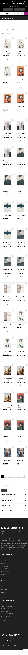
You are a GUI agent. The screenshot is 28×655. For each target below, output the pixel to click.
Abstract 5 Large (7, 296)
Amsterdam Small (7, 405)
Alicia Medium (7, 351)
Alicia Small (21, 351)
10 (2, 479)
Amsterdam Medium (21, 378)
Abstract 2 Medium (7, 188)
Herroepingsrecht (5, 566)
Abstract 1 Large (7, 133)
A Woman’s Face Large (7, 51)
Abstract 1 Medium (20, 133)
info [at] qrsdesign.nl (7, 620)
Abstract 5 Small (7, 324)
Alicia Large (21, 324)
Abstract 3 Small (7, 242)
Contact (3, 594)
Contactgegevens (5, 574)
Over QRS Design (5, 584)
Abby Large (21, 79)
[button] (7, 58)
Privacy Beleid (4, 589)
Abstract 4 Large (21, 242)
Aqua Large (7, 460)
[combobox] (5, 13)
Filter (24, 26)
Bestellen (3, 558)
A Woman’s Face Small (7, 79)
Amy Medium (7, 433)
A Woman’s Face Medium (21, 51)
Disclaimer (3, 592)
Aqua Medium (20, 460)
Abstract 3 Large (7, 215)
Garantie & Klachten (5, 568)
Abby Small (21, 106)
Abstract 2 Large (21, 160)
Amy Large (20, 405)
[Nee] (26, 6)
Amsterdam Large (7, 378)
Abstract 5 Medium (20, 296)
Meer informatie (19, 9)
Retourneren (4, 563)
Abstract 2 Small (21, 188)
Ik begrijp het (7, 9)
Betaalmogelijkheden (6, 571)
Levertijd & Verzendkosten (7, 560)
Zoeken (4, 490)
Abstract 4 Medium (7, 269)
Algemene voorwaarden (7, 586)
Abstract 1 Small (7, 160)
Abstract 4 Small (21, 269)
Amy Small (20, 433)
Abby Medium (7, 106)
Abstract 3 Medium (20, 215)
